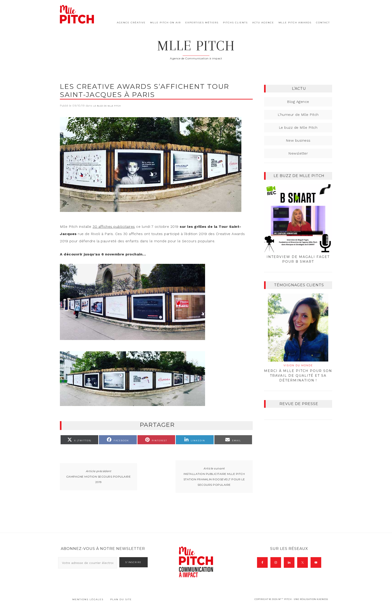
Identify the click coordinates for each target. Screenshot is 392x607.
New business (298, 140)
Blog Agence (298, 102)
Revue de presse (298, 404)
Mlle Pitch (196, 46)
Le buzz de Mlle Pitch (107, 106)
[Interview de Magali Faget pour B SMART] (298, 218)
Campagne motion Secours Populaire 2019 (98, 479)
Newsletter (298, 153)
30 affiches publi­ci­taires (114, 226)
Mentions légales (87, 599)
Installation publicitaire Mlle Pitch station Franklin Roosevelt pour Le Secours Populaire (214, 479)
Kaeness (322, 599)
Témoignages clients (299, 285)
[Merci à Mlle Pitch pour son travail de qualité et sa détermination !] (298, 328)
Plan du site (121, 599)
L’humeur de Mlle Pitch (298, 114)
